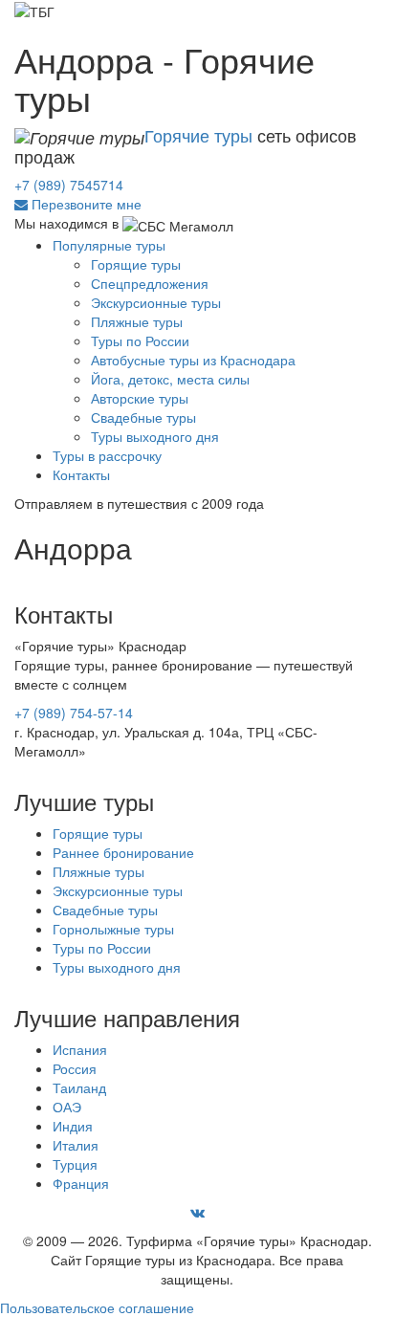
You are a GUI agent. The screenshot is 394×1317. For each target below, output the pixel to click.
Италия (75, 1144)
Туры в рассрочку (107, 455)
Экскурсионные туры (156, 302)
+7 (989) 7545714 (68, 184)
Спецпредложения (149, 283)
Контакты (81, 474)
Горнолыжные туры (113, 928)
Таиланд (79, 1087)
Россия (75, 1068)
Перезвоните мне (87, 203)
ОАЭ (67, 1106)
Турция (75, 1164)
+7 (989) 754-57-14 (73, 712)
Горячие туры (198, 134)
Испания (80, 1049)
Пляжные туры (137, 321)
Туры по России (140, 340)
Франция (81, 1183)
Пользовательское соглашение (97, 1307)
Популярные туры (109, 244)
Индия (73, 1125)
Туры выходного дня (155, 436)
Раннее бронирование (123, 852)
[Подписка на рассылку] (21, 203)
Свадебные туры (143, 417)
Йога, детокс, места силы (170, 378)
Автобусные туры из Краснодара (193, 359)
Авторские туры (139, 397)
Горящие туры (97, 833)
